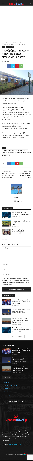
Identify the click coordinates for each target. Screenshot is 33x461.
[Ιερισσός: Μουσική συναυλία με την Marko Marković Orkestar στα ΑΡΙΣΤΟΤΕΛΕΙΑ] (6, 302)
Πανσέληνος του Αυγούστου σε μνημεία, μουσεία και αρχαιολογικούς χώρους (21, 311)
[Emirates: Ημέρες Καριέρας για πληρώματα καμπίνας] (6, 232)
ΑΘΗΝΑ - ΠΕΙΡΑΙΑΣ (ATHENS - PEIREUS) (18, 150)
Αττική (19, 43)
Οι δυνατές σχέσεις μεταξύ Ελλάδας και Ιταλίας (25, 175)
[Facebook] (9, 66)
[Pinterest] (17, 66)
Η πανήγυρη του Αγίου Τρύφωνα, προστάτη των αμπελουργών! (8, 175)
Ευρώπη (6, 382)
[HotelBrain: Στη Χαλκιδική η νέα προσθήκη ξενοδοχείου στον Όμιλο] (6, 223)
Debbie (16, 197)
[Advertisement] (16, 22)
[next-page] (6, 238)
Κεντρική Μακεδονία (10, 385)
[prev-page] (3, 238)
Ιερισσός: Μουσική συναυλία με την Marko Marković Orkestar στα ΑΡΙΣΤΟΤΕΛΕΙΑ (21, 301)
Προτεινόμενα (5, 225)
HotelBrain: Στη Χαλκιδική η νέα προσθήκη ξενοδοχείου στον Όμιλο (21, 222)
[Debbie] (16, 189)
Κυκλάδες (7, 388)
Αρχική (3, 43)
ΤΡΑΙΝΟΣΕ (4, 150)
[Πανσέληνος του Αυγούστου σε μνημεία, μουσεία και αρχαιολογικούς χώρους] (6, 312)
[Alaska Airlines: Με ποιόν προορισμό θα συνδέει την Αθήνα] (6, 215)
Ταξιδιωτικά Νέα (9, 47)
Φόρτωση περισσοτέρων (16, 336)
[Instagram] (15, 200)
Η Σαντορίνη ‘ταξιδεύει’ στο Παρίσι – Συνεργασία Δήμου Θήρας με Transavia (20, 320)
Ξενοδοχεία (7, 392)
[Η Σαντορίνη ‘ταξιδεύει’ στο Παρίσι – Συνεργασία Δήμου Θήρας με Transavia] (6, 321)
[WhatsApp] (21, 66)
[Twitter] (13, 66)
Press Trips (7, 395)
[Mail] (21, 200)
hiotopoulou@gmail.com (16, 444)
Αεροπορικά (5, 217)
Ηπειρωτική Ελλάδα (11, 43)
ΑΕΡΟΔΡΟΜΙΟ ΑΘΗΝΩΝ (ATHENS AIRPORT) (17, 148)
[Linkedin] (18, 200)
